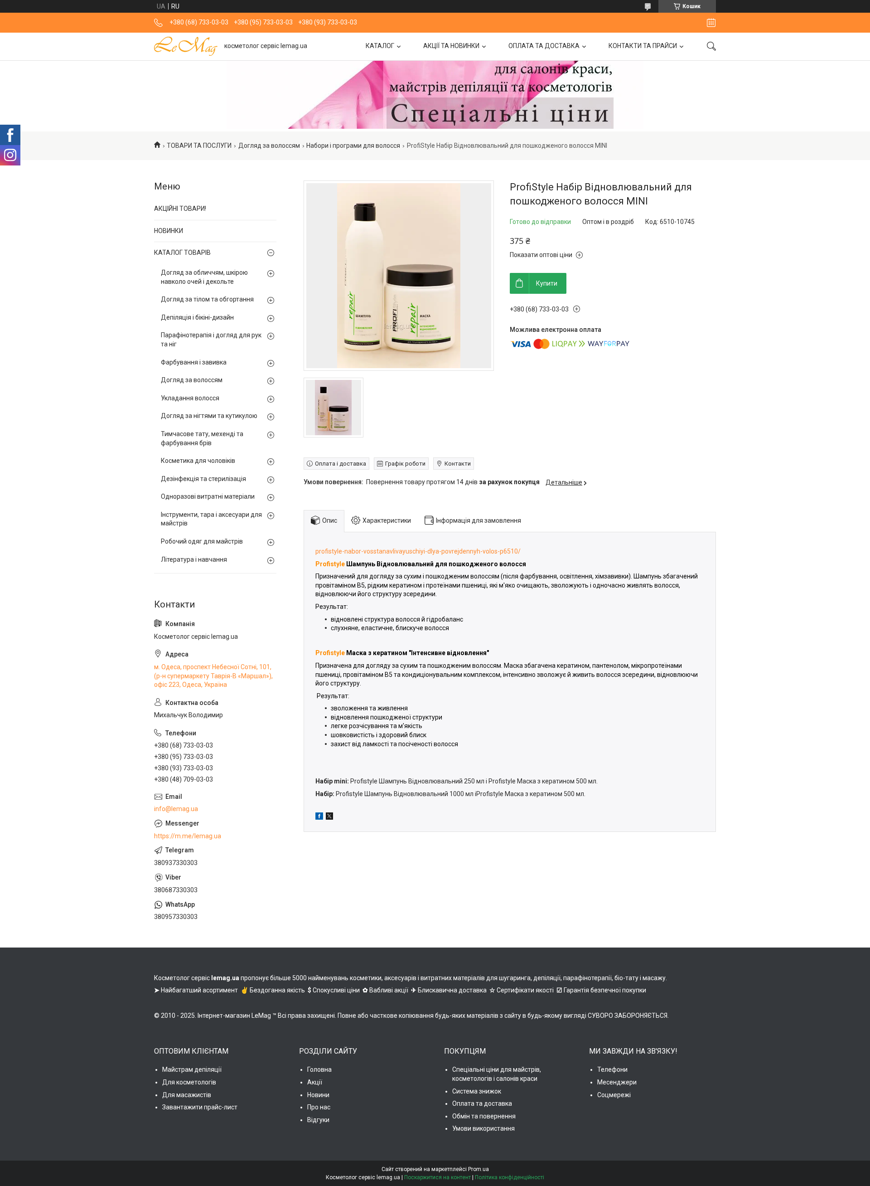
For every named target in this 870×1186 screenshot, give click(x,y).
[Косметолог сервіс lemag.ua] (186, 46)
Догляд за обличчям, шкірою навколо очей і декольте (204, 277)
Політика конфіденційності (509, 1177)
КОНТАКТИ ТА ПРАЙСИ (643, 45)
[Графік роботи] (711, 23)
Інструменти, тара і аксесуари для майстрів (211, 519)
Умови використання (483, 1128)
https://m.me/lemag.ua (187, 836)
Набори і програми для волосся (353, 145)
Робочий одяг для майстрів (202, 541)
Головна (319, 1069)
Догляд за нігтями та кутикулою (209, 415)
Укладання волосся (190, 398)
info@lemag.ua (176, 808)
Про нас (318, 1107)
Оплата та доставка (482, 1103)
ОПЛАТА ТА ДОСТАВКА (544, 45)
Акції (314, 1082)
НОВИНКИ (168, 230)
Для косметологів (189, 1082)
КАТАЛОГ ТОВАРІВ (182, 252)
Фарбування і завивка (194, 362)
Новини (318, 1095)
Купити (546, 283)
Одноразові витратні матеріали (208, 496)
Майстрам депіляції (192, 1069)
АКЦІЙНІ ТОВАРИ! (180, 208)
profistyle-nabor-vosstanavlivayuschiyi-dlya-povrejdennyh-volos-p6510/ (418, 551)
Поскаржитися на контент (437, 1177)
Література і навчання (194, 559)
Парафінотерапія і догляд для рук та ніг (211, 339)
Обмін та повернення (484, 1116)
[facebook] (319, 817)
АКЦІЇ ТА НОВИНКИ (451, 45)
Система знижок (476, 1091)
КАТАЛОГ (380, 45)
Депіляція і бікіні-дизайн (197, 317)
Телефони (612, 1069)
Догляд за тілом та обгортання (207, 299)
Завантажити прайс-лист (199, 1107)
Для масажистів (186, 1095)
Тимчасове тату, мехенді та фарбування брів (202, 438)
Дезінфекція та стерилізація (203, 478)
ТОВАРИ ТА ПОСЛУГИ (199, 145)
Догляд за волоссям (269, 145)
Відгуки (318, 1119)
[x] (329, 817)
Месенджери (617, 1082)
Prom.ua (478, 1169)
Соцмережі (614, 1095)
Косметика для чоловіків (198, 460)
